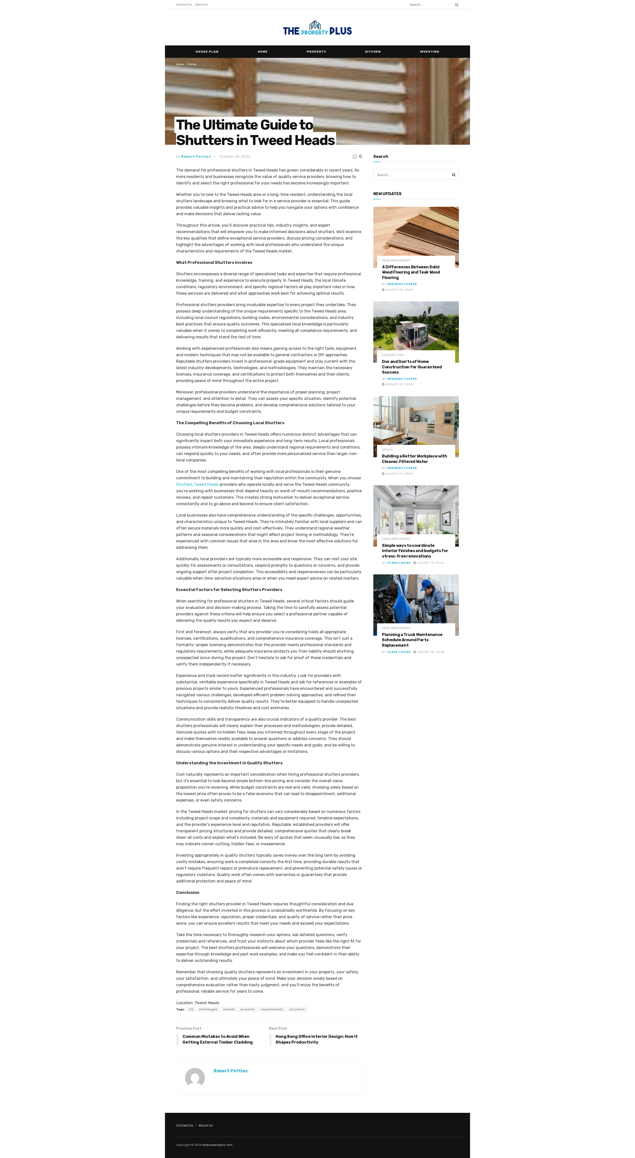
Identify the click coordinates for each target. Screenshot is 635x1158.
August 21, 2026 (398, 473)
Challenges (208, 1009)
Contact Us (184, 4)
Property (316, 51)
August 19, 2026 (430, 562)
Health (387, 449)
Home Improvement (396, 260)
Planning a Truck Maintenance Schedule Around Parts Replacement (412, 640)
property (248, 1009)
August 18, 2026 (430, 652)
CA (191, 1009)
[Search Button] (456, 4)
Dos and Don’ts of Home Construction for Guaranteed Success (412, 367)
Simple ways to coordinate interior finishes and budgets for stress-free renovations (415, 551)
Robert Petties (196, 156)
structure (297, 1009)
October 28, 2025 (235, 156)
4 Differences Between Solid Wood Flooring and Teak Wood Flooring (411, 272)
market (229, 1009)
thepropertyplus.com (217, 1145)
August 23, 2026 (398, 384)
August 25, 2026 (398, 289)
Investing (429, 51)
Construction (393, 355)
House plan (207, 51)
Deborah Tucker (402, 284)
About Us (201, 4)
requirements (272, 1009)
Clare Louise (399, 562)
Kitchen (373, 51)
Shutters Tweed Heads (197, 484)
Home (263, 51)
